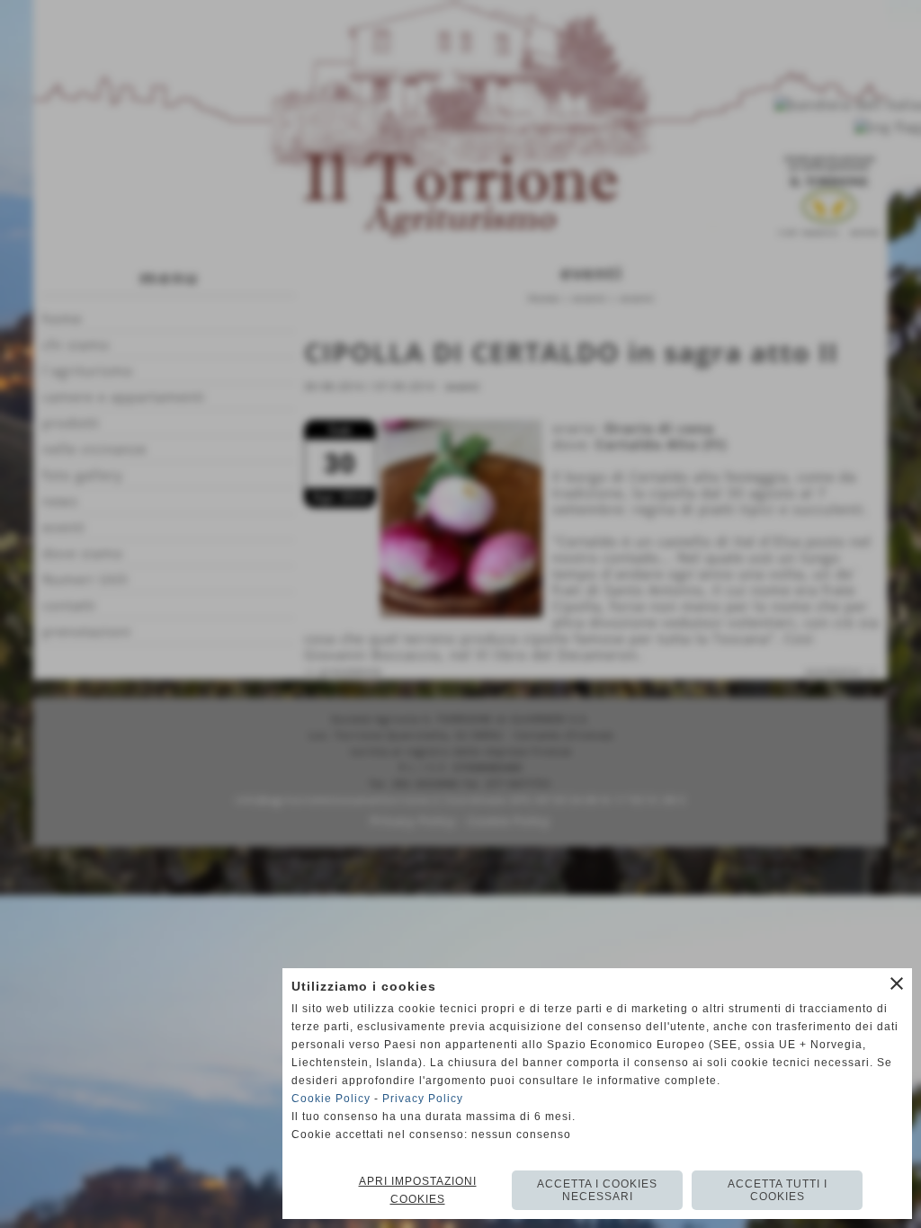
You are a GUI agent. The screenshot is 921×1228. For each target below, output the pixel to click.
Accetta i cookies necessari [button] (597, 1190)
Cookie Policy (331, 1098)
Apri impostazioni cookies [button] (418, 1190)
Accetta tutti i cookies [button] (777, 1190)
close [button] (897, 983)
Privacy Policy (422, 1098)
